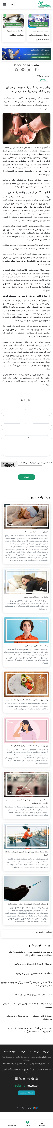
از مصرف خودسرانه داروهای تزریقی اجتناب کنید (28, 904)
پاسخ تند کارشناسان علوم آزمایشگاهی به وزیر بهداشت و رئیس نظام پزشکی (30, 953)
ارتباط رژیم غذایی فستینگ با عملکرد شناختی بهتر (27, 700)
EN (12, 4)
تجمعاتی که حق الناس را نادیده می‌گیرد (33, 964)
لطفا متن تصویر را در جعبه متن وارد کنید (35, 463)
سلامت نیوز (40, 4)
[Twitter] (29, 69)
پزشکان (43, 79)
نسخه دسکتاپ (26, 1093)
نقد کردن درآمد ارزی (44, 932)
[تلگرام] (32, 1079)
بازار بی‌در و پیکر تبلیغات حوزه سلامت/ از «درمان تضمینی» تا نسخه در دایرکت (29, 1030)
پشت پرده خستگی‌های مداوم (36, 597)
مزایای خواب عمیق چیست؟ (36, 532)
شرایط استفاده (10, 1051)
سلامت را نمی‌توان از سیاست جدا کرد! (15, 33)
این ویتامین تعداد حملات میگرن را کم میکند (29, 745)
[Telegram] (23, 69)
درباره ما (45, 1051)
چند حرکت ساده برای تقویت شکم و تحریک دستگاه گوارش (26, 854)
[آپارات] (37, 1079)
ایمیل (26, 423)
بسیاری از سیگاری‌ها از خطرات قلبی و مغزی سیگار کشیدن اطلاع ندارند (27, 802)
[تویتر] (24, 1079)
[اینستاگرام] (28, 1079)
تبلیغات (23, 1051)
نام (26, 409)
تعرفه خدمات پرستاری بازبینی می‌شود (34, 973)
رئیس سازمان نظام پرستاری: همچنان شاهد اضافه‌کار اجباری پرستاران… (39, 37)
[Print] (16, 69)
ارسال (26, 477)
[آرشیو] (16, 1079)
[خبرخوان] (20, 1079)
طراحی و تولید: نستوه (24, 1108)
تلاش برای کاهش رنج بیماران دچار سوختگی (31, 994)
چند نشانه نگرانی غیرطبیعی (36, 645)
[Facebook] (35, 69)
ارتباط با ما (34, 1051)
